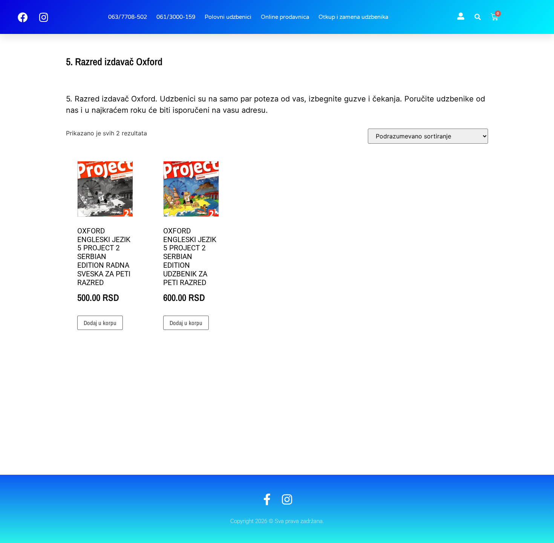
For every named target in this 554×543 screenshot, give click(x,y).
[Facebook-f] (267, 499)
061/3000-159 (175, 17)
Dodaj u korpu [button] (100, 323)
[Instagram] (287, 499)
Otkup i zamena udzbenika (353, 17)
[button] (477, 17)
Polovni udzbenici (228, 17)
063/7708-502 (127, 17)
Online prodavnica (285, 17)
